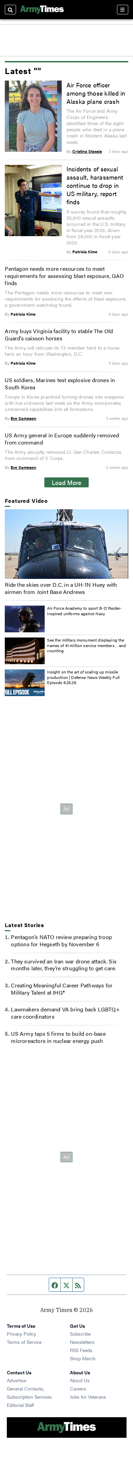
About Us (80, 1380)
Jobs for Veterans (88, 1396)
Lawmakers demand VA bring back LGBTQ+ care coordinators (65, 1012)
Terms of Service (24, 1341)
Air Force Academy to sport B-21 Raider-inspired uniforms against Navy (84, 611)
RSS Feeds (81, 1350)
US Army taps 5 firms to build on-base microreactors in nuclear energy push (58, 1037)
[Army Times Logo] (42, 9)
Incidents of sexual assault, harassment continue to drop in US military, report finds (94, 185)
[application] (66, 544)
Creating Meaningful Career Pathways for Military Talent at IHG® (62, 988)
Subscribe (80, 1333)
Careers (78, 1388)
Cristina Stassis (87, 151)
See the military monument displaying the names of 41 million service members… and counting (86, 645)
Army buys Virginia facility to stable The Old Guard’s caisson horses (59, 334)
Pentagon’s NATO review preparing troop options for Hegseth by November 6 (61, 940)
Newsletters (82, 1341)
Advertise (16, 1380)
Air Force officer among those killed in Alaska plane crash (95, 93)
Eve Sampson (23, 418)
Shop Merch (82, 1358)
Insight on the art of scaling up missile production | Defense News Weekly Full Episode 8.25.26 (83, 677)
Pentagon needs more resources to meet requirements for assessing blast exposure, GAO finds (64, 276)
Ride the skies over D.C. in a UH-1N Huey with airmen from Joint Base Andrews (61, 588)
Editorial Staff (20, 1404)
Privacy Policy (21, 1333)
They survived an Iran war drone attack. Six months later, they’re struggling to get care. (63, 964)
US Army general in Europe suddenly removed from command (62, 438)
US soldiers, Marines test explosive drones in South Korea (60, 383)
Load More (67, 482)
